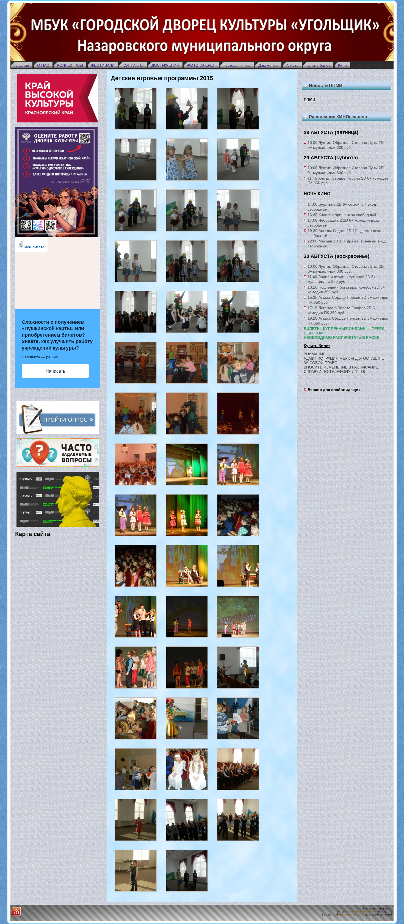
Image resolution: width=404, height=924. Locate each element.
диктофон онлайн (351, 914)
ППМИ (309, 99)
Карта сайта (32, 534)
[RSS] (16, 911)
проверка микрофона (362, 911)
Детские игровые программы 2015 (162, 78)
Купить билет (317, 346)
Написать (55, 371)
